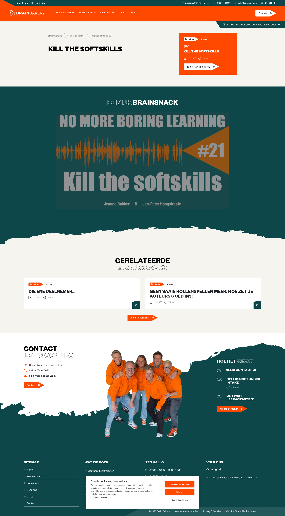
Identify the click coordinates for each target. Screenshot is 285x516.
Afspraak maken (229, 408)
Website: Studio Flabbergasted (241, 511)
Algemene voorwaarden (186, 511)
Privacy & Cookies (212, 511)
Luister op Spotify (200, 66)
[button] (65, 12)
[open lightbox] (142, 160)
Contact (262, 13)
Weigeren (180, 492)
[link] (265, 13)
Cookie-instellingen (179, 500)
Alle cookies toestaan (179, 484)
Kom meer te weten (99, 498)
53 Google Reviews (37, 3)
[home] (27, 13)
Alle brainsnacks (139, 317)
